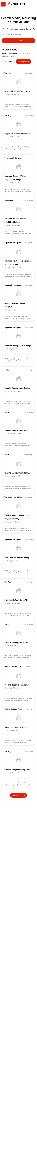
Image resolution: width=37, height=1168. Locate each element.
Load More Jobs (18, 795)
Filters (10, 62)
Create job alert (23, 62)
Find (20, 41)
